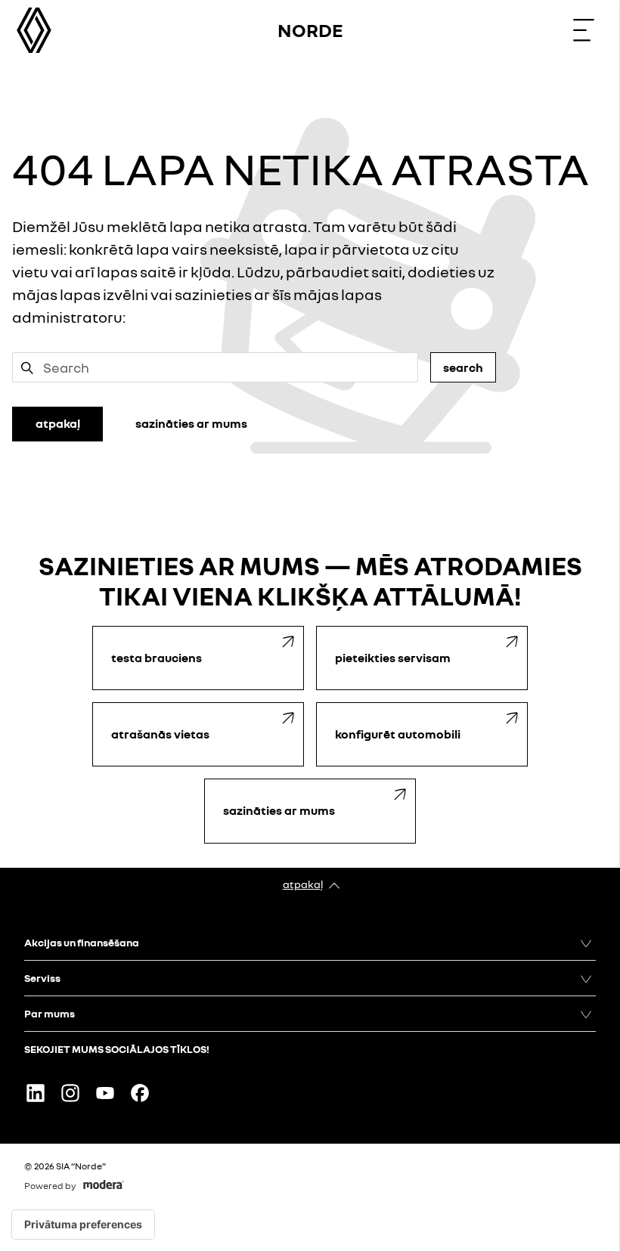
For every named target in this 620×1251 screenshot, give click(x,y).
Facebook (140, 1093)
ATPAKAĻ (58, 423)
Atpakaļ (303, 884)
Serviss (42, 977)
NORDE (310, 30)
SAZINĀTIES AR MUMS (191, 423)
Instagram (70, 1093)
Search (463, 367)
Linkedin (35, 1093)
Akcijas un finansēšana (81, 942)
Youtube (105, 1093)
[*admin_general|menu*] (583, 30)
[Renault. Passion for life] (34, 30)
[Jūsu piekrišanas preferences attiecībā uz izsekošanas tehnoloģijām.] (83, 1224)
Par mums (49, 1013)
